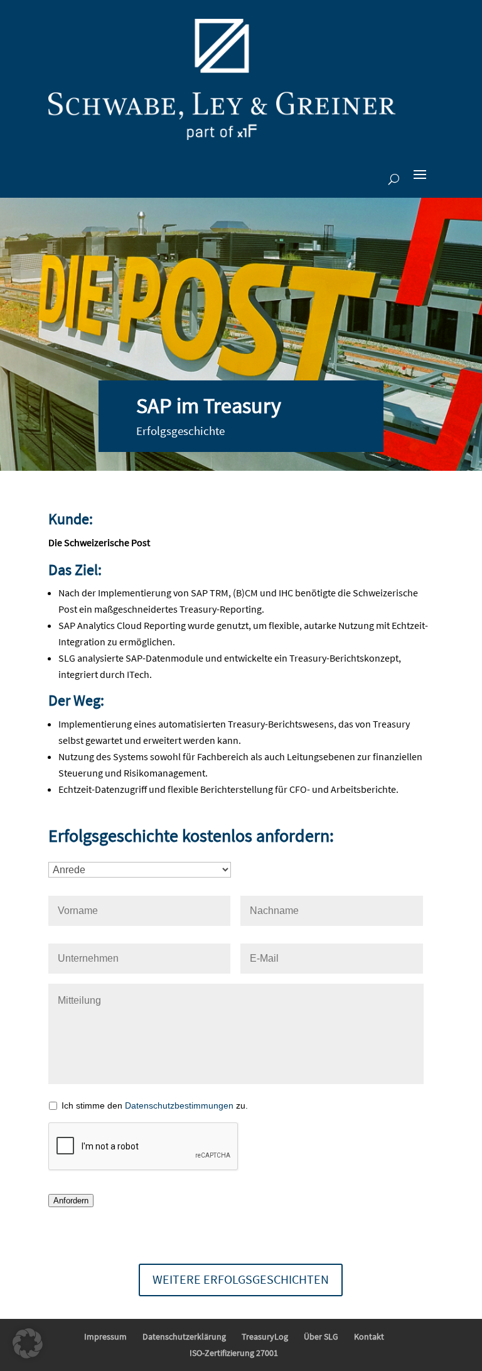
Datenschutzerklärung (184, 1336)
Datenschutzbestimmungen (179, 1105)
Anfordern (70, 1200)
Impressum (105, 1336)
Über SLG (321, 1336)
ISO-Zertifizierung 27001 (234, 1352)
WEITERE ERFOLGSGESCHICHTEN (241, 1279)
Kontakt (369, 1336)
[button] (27, 1343)
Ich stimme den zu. (155, 1105)
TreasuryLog (265, 1336)
